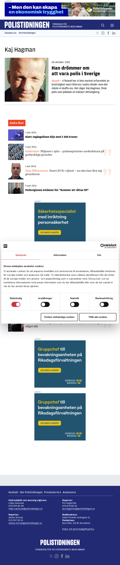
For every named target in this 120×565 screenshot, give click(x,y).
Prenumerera (52, 492)
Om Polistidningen (27, 33)
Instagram (102, 33)
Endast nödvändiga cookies (59, 317)
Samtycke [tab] (20, 255)
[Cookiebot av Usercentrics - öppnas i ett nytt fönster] (102, 246)
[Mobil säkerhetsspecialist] (60, 226)
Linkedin (113, 33)
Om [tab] (99, 255)
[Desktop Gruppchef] (60, 363)
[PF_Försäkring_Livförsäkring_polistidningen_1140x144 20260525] (60, 9)
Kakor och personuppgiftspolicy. (78, 529)
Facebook (108, 33)
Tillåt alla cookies (97, 317)
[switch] (45, 304)
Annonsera (69, 492)
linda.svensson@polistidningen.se (26, 509)
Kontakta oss (10, 33)
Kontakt (13, 492)
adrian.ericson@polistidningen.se (25, 523)
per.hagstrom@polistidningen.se (78, 509)
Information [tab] (60, 255)
